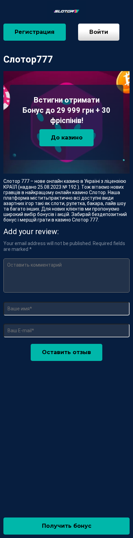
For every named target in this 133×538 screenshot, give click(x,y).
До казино (67, 137)
